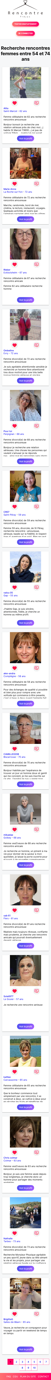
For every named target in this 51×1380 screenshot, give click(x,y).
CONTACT (43, 1376)
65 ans (23, 1079)
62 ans (23, 111)
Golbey (7, 837)
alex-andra (9, 673)
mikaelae (8, 834)
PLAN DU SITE (28, 1376)
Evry (6, 353)
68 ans (20, 434)
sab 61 (7, 915)
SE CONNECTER (25, 33)
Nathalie (8, 1238)
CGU (15, 1376)
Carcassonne (10, 1079)
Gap (6, 595)
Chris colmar (10, 1157)
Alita (6, 108)
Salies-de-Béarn (12, 1322)
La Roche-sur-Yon (13, 191)
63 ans (17, 1160)
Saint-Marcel (10, 111)
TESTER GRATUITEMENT (25, 24)
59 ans (22, 514)
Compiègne (10, 676)
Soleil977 (8, 996)
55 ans (14, 595)
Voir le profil (25, 138)
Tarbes (7, 1241)
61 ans (14, 918)
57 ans (19, 999)
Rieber (7, 269)
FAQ (9, 1376)
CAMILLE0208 (11, 754)
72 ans (28, 191)
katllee (7, 1077)
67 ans (23, 272)
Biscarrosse (10, 756)
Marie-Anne (10, 189)
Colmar (7, 1160)
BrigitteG (8, 1319)
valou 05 (8, 592)
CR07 (6, 511)
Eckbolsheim (10, 272)
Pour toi (8, 431)
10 (34, 1367)
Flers (6, 918)
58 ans (22, 676)
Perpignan (9, 434)
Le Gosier (9, 999)
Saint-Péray (10, 514)
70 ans (21, 756)
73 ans (16, 1241)
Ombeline (9, 350)
